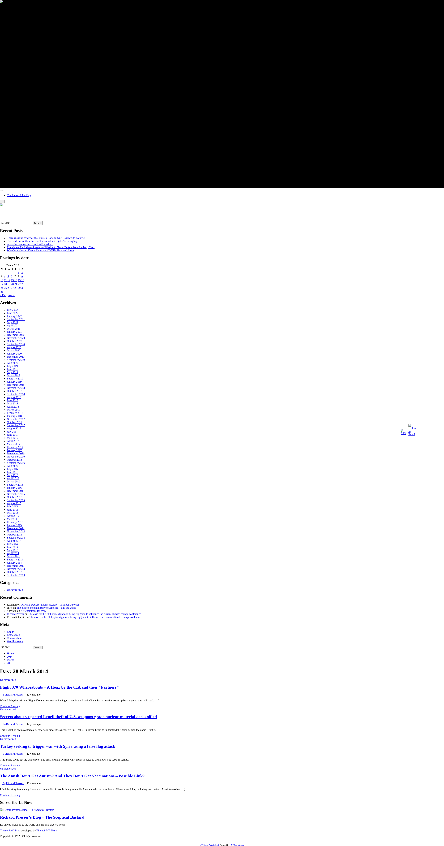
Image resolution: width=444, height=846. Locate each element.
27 (12, 287)
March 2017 (13, 444)
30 (22, 287)
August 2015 (14, 503)
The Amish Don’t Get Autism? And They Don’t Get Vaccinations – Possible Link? (72, 776)
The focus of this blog (19, 195)
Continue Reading (10, 706)
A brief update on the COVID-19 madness (30, 244)
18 (5, 284)
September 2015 (16, 500)
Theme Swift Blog (10, 830)
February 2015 (15, 522)
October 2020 (14, 341)
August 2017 (14, 428)
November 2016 (16, 456)
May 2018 (12, 403)
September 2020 (16, 344)
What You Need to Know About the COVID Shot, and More (40, 250)
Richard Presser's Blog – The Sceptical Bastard (26, 210)
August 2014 (14, 540)
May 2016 (12, 475)
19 (8, 284)
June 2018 (12, 400)
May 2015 (12, 512)
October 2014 (14, 534)
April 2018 (13, 406)
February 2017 (15, 447)
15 (19, 280)
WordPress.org (15, 641)
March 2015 (13, 518)
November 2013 (16, 568)
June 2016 (12, 472)
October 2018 (14, 391)
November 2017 (16, 419)
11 (5, 280)
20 (12, 284)
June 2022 (12, 313)
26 (8, 287)
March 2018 (13, 409)
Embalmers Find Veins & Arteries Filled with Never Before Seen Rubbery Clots (51, 247)
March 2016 (13, 481)
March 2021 (13, 328)
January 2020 (14, 353)
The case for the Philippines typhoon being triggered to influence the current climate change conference (84, 613)
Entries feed (13, 634)
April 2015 (13, 515)
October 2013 (14, 572)
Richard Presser (15, 613)
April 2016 (13, 478)
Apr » (11, 295)
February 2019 (15, 378)
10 (2, 280)
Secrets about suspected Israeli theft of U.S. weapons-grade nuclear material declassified (78, 716)
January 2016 (14, 487)
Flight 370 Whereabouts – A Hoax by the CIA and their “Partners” (59, 687)
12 (8, 280)
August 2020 (14, 347)
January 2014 (14, 562)
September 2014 (16, 537)
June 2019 (12, 369)
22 (19, 284)
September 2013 (16, 575)
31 (2, 291)
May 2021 (12, 322)
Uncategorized (15, 589)
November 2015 (16, 494)
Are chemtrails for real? (33, 610)
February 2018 (15, 412)
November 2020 (16, 337)
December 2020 (15, 334)
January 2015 (14, 525)
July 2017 (12, 431)
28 (15, 287)
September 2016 (16, 462)
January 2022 (14, 316)
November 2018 (16, 387)
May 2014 (12, 550)
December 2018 (15, 384)
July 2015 (12, 506)
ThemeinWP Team (46, 830)
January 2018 (14, 416)
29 (19, 287)
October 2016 (14, 459)
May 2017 (12, 437)
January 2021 (14, 331)
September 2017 (16, 425)
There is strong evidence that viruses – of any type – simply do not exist (46, 237)
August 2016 (14, 465)
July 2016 (12, 469)
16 (22, 280)
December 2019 (15, 356)
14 (15, 280)
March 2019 (13, 375)
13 (12, 280)
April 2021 (13, 325)
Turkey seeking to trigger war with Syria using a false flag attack (57, 746)
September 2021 (16, 319)
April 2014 (13, 553)
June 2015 (12, 509)
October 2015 (14, 497)
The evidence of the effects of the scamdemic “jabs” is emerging (42, 241)
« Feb (3, 295)
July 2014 (12, 543)
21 (15, 284)
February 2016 (15, 484)
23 (22, 284)
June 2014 (12, 547)
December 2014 (15, 528)
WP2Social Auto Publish (209, 845)
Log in (10, 631)
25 (5, 287)
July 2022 (12, 309)
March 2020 (13, 350)
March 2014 (13, 556)
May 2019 (12, 372)
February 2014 (15, 559)
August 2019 (14, 362)
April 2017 (13, 440)
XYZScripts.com (237, 845)
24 (2, 287)
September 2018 (16, 394)
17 (2, 284)
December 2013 (15, 565)
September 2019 (16, 359)
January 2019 (14, 381)
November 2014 (16, 531)
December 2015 (15, 490)
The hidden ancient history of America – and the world (46, 607)
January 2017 (14, 450)
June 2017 (12, 434)
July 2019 (12, 366)
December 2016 (15, 453)
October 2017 (14, 422)
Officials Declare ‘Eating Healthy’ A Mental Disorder (50, 604)
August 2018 (14, 397)
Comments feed (15, 638)
